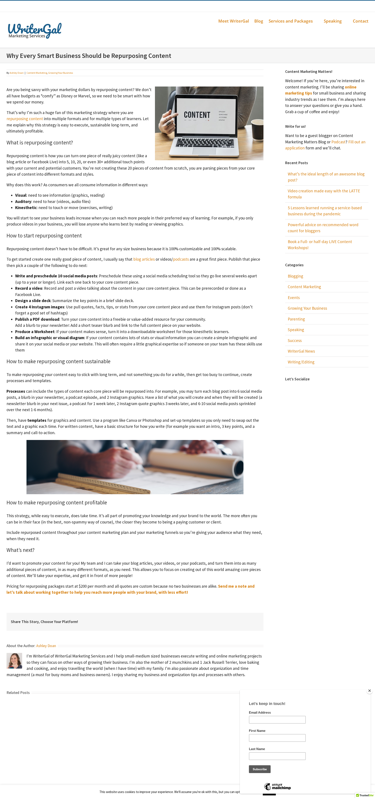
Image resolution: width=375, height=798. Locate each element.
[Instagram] (332, 388)
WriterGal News (301, 351)
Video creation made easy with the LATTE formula (324, 194)
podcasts (181, 259)
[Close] (369, 690)
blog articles (144, 259)
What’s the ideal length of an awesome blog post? (326, 177)
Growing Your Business (60, 72)
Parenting (296, 319)
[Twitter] (321, 388)
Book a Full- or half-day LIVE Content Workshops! (320, 244)
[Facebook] (315, 388)
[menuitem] (236, 21)
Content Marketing (36, 72)
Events (294, 297)
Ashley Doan (17, 72)
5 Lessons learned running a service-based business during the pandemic (325, 211)
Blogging (295, 276)
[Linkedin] (327, 388)
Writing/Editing (301, 362)
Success (295, 340)
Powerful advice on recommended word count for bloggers (323, 228)
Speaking (296, 329)
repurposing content (25, 118)
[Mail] (338, 388)
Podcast (338, 141)
